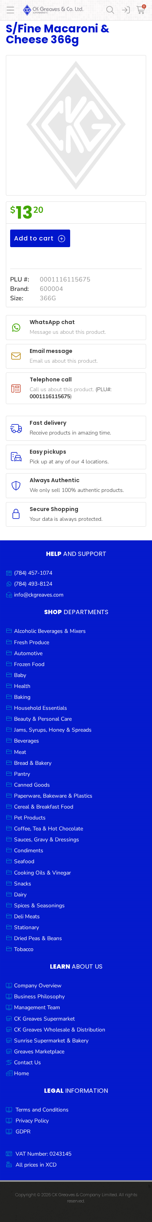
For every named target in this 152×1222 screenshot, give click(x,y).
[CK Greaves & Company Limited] (53, 10)
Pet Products (30, 817)
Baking (22, 697)
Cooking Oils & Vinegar (42, 872)
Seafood (24, 861)
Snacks (22, 883)
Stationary (26, 927)
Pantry (22, 774)
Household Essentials (40, 708)
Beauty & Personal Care (43, 719)
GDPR (23, 1131)
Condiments (28, 850)
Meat (20, 752)
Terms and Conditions (42, 1109)
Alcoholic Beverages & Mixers (50, 631)
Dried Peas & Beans (38, 938)
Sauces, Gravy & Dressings (46, 839)
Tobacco (24, 949)
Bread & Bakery (32, 763)
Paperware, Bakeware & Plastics (53, 796)
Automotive (28, 653)
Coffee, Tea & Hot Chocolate (48, 828)
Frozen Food (29, 664)
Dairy (20, 894)
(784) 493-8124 (33, 584)
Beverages (26, 741)
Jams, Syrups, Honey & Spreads (53, 730)
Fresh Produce (31, 642)
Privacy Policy (32, 1120)
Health (22, 686)
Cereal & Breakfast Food (43, 807)
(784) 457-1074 (33, 573)
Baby (20, 675)
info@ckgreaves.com (39, 595)
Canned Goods (32, 785)
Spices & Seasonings (39, 905)
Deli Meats (27, 916)
